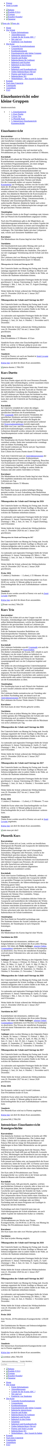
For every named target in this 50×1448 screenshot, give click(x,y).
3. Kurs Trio (16, 116)
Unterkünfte (11, 85)
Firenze (9, 3)
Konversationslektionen (14, 424)
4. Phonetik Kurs (18, 119)
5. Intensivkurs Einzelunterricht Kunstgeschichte (24, 122)
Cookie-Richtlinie (26, 1361)
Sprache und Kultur (19, 58)
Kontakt (9, 81)
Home (8, 28)
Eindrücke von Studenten (21, 42)
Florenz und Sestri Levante (22, 74)
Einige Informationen (19, 32)
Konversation (28, 650)
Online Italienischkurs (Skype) (23, 72)
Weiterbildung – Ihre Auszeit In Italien (26, 78)
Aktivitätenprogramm (34, 456)
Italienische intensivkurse (21, 55)
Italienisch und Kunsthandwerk (24, 69)
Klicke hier (5, 363)
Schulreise (15, 67)
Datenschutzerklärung (10, 1361)
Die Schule (10, 30)
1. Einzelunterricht (18, 112)
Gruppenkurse (17, 48)
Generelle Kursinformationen (23, 46)
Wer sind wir (16, 39)
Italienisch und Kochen (20, 62)
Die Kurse (10, 44)
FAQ (8, 90)
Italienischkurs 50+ (19, 76)
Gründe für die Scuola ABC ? (23, 37)
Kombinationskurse (19, 51)
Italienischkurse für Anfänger (23, 60)
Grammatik (9, 415)
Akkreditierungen (18, 35)
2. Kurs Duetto (17, 114)
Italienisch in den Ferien (21, 65)
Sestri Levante (12, 5)
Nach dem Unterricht (14, 83)
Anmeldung (11, 88)
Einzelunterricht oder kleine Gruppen (26, 53)
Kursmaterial (6, 184)
